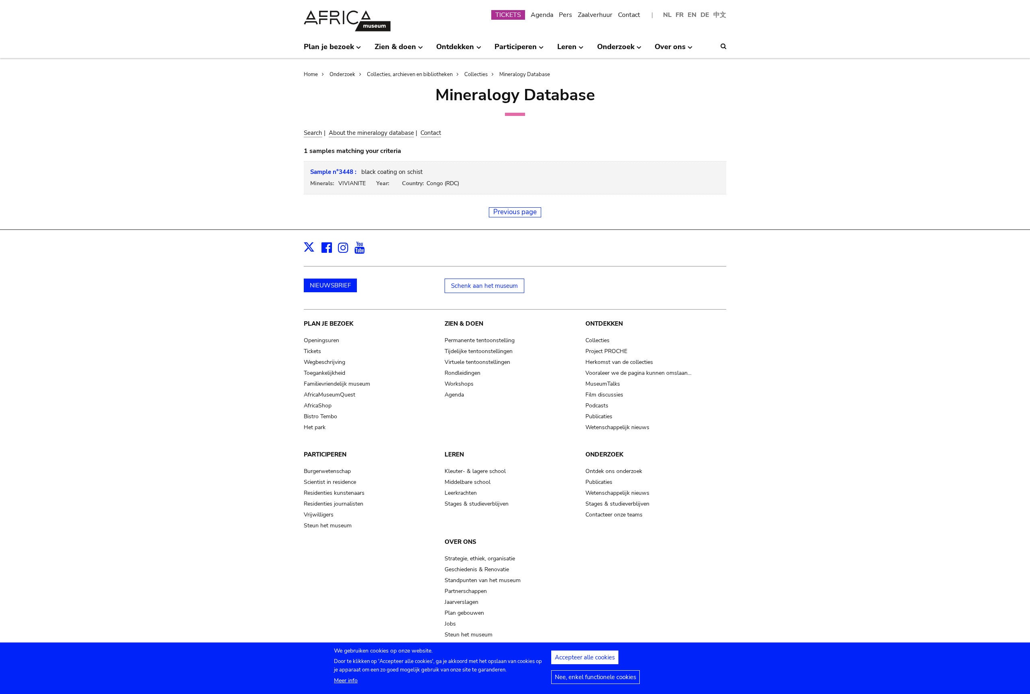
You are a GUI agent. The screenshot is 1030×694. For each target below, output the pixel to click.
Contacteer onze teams (614, 514)
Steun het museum (328, 525)
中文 (719, 14)
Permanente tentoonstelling (480, 340)
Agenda (542, 14)
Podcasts (596, 405)
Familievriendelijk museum (337, 384)
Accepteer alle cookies (585, 657)
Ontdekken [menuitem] (455, 50)
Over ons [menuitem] (670, 50)
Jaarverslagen (461, 602)
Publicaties (598, 416)
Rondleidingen (462, 373)
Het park (314, 427)
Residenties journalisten (333, 504)
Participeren (325, 454)
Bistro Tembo (320, 416)
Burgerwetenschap (327, 471)
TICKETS (508, 14)
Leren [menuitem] (567, 50)
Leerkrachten (461, 493)
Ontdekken (604, 324)
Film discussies (604, 395)
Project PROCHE (606, 351)
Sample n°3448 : (333, 172)
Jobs (450, 624)
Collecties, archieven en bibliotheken (410, 74)
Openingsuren (321, 340)
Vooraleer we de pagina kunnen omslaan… (638, 373)
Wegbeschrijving (324, 362)
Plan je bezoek (328, 324)
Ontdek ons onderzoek (613, 471)
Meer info (346, 680)
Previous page (515, 212)
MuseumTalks (602, 384)
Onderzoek (342, 74)
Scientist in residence (330, 482)
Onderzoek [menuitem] (615, 50)
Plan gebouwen (464, 613)
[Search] (723, 46)
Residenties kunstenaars (334, 493)
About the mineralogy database (371, 133)
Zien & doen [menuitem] (395, 50)
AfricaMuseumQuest (329, 395)
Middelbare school (467, 482)
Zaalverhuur (595, 14)
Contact (629, 14)
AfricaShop (318, 405)
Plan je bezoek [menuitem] (329, 50)
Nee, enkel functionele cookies (595, 677)
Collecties (476, 74)
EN (692, 14)
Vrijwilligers (319, 514)
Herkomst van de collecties (619, 362)
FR (680, 14)
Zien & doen (464, 324)
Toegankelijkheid (324, 373)
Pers (565, 14)
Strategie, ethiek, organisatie (480, 558)
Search (313, 133)
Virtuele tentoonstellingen (477, 362)
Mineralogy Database (524, 74)
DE (704, 14)
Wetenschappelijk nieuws (617, 427)
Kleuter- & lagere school (475, 471)
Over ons (460, 542)
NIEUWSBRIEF (330, 285)
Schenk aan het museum (484, 286)
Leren (454, 454)
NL (667, 14)
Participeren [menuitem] (515, 50)
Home (311, 74)
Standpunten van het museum (483, 580)
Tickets (312, 351)
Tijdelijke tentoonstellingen (479, 351)
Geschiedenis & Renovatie (477, 569)
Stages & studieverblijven (477, 504)
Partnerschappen (466, 591)
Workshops (459, 384)
